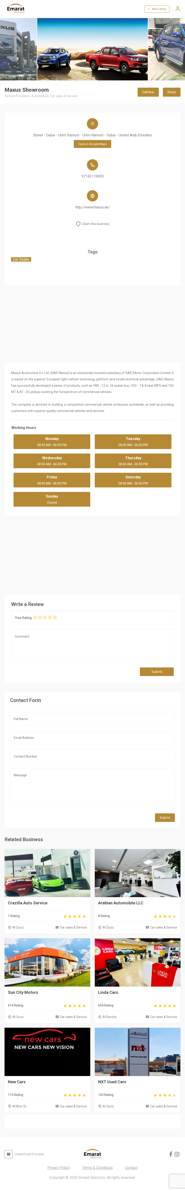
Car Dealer (21, 259)
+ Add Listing (157, 9)
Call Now (148, 92)
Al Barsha (109, 1017)
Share (171, 92)
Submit (157, 672)
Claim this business (95, 224)
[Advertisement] (92, 554)
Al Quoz (18, 927)
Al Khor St (19, 1106)
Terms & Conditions (97, 1167)
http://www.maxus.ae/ (92, 207)
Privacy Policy (59, 1167)
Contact (131, 1167)
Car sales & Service (73, 927)
